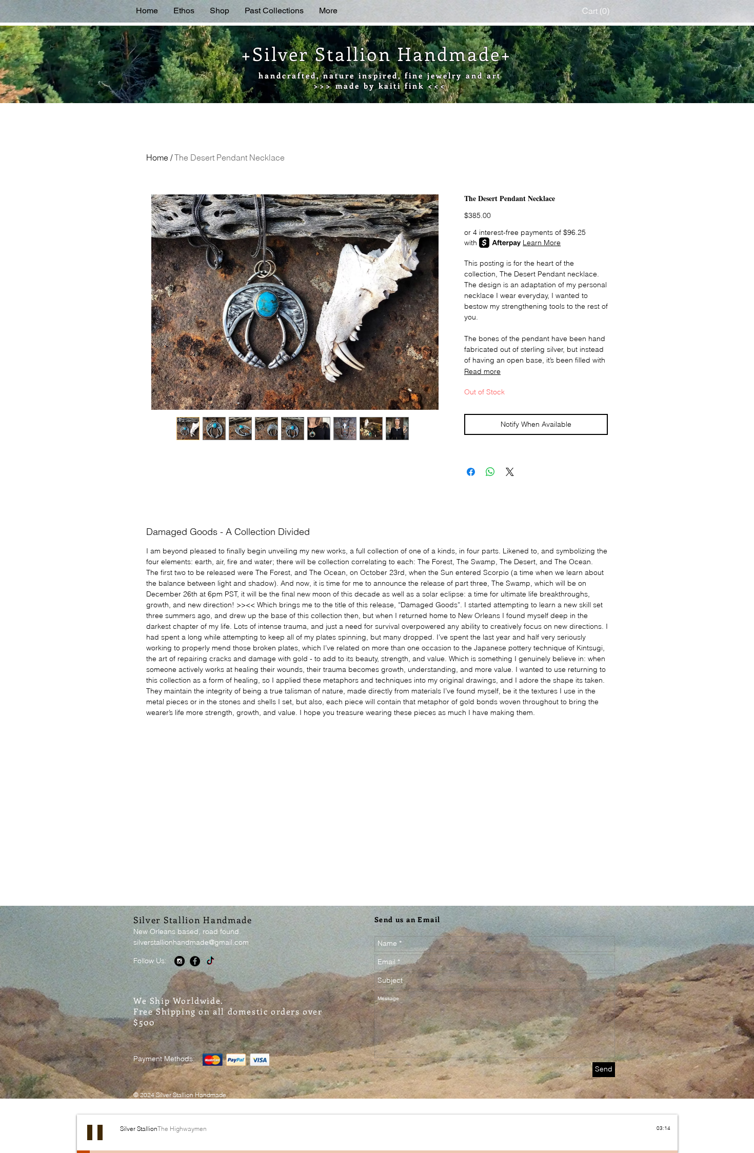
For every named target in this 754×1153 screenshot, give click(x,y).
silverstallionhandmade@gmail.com (191, 942)
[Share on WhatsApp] (490, 472)
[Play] (95, 1132)
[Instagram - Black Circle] (179, 961)
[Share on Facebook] (471, 472)
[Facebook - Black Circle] (195, 961)
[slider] (665, 1137)
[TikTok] (210, 961)
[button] (597, 11)
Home (157, 157)
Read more (482, 371)
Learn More (542, 242)
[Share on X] (510, 472)
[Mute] (654, 1137)
